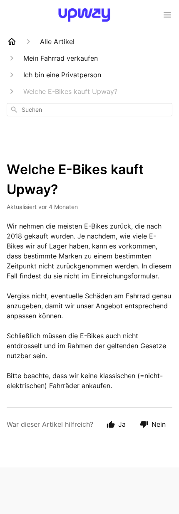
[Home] (12, 42)
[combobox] (89, 109)
